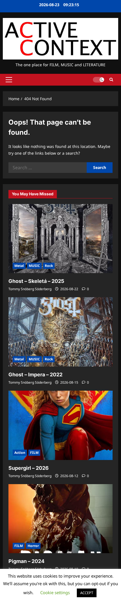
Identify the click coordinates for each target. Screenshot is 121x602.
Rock (49, 265)
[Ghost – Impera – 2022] (60, 332)
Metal (19, 265)
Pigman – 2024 (26, 561)
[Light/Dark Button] (98, 80)
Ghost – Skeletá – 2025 (36, 281)
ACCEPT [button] (86, 592)
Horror (33, 545)
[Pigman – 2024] (60, 518)
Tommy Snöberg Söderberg (29, 289)
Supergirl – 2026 (28, 468)
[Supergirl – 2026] (60, 425)
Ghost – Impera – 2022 (35, 374)
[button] (9, 80)
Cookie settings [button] (55, 592)
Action (19, 452)
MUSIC (34, 265)
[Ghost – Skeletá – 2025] (60, 238)
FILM (34, 452)
